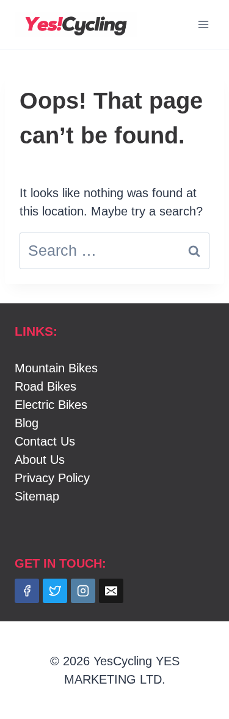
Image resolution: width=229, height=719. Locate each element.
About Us (40, 459)
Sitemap (37, 496)
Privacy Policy (52, 478)
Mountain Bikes (56, 368)
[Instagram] (83, 591)
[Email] (111, 591)
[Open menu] (203, 24)
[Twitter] (55, 591)
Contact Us (45, 441)
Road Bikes (45, 386)
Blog (26, 423)
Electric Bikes (51, 404)
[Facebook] (27, 591)
